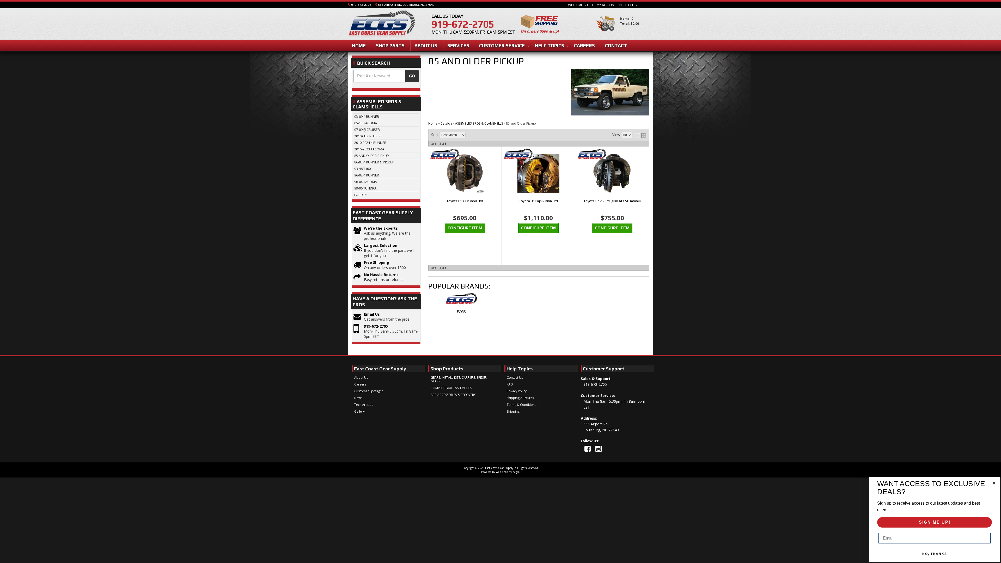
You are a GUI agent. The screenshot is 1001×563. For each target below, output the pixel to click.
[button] (386, 76)
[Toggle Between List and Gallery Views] (640, 135)
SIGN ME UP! (934, 522)
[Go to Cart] (605, 33)
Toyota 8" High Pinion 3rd (538, 201)
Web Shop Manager (507, 472)
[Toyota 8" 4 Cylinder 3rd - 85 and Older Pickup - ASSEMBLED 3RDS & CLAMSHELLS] (464, 174)
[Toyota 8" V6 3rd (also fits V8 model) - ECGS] (612, 154)
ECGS (461, 311)
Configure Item (465, 227)
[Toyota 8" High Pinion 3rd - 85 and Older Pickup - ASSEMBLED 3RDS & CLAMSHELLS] (538, 174)
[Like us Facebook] (587, 448)
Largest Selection (380, 245)
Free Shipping (376, 262)
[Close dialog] (994, 483)
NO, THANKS (934, 554)
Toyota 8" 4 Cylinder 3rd (465, 201)
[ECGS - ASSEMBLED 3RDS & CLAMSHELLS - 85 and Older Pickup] (461, 301)
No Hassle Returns (381, 274)
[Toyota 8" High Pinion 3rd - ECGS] (538, 154)
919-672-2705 (376, 326)
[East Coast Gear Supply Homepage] (381, 25)
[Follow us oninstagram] (598, 448)
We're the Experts (381, 228)
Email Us (372, 314)
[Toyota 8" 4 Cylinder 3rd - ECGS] (464, 154)
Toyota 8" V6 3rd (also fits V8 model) (612, 201)
